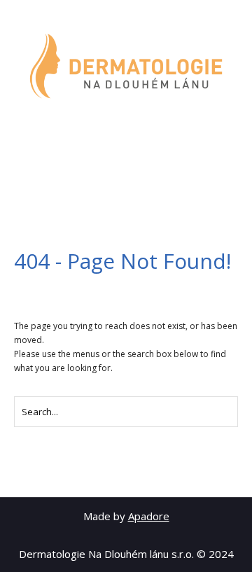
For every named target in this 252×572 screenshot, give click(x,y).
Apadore (148, 516)
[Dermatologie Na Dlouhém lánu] (126, 66)
